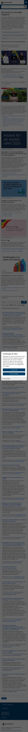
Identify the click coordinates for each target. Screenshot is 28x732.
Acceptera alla (14, 369)
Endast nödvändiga (14, 373)
